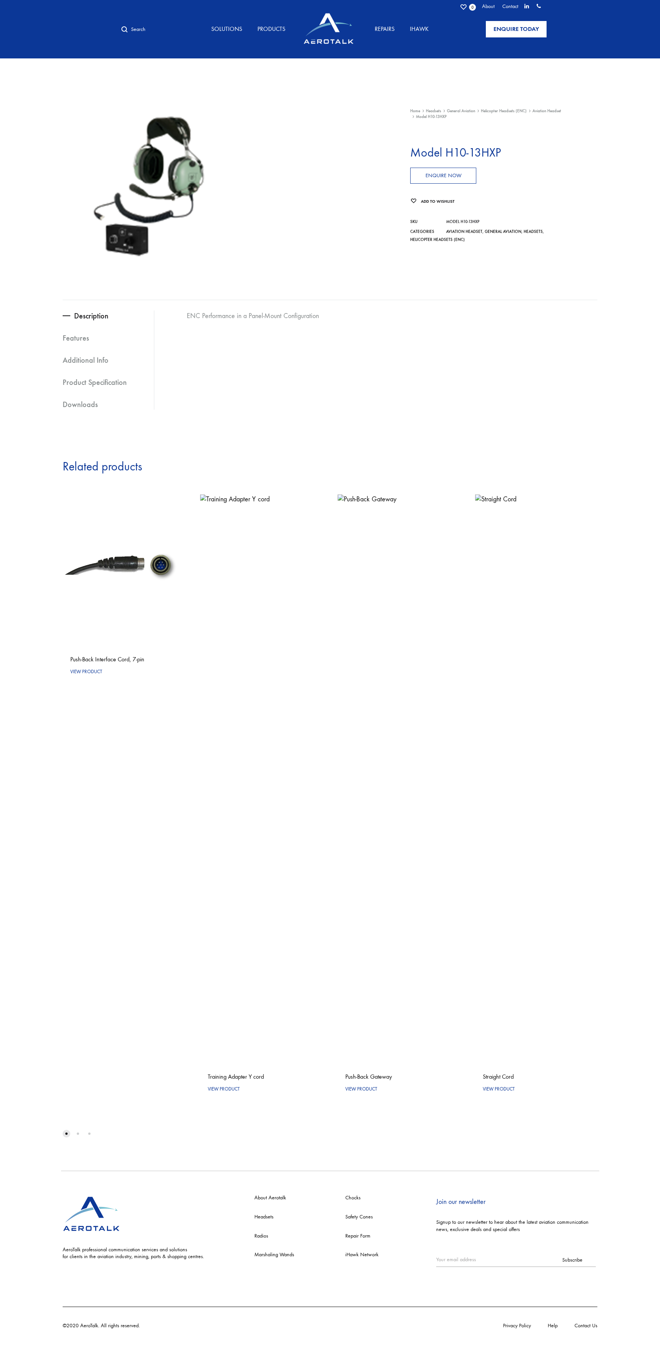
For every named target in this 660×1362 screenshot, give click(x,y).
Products (271, 28)
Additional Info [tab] (85, 360)
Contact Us (585, 1325)
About (488, 6)
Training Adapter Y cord (236, 1076)
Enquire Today (516, 28)
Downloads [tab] (80, 404)
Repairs (385, 28)
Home (415, 110)
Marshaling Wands (274, 1254)
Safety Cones (359, 1216)
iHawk (419, 28)
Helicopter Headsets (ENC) (504, 110)
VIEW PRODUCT (86, 671)
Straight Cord (498, 1076)
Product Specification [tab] (95, 382)
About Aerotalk (270, 1197)
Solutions (226, 28)
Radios (261, 1236)
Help (553, 1325)
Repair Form (357, 1236)
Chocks (353, 1197)
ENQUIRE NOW (443, 175)
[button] (66, 1133)
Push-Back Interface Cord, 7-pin (107, 659)
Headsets (433, 110)
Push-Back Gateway (368, 1076)
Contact (510, 6)
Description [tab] (91, 315)
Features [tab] (76, 338)
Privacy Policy (517, 1325)
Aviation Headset (546, 110)
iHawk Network (362, 1254)
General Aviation (461, 110)
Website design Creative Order (174, 1325)
